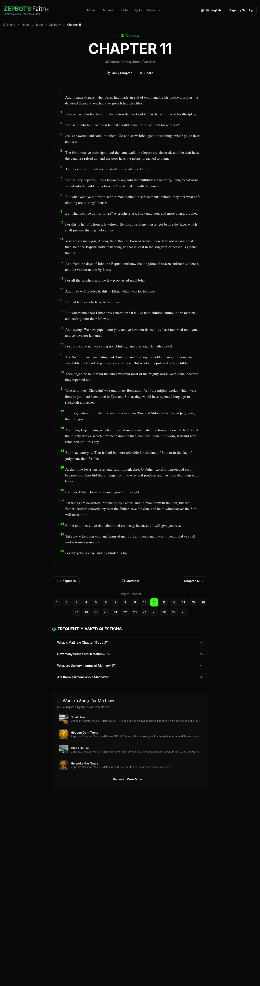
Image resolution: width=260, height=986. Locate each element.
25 (154, 612)
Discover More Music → (130, 779)
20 (105, 612)
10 (144, 602)
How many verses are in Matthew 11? (83, 654)
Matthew (55, 24)
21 (115, 612)
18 (86, 612)
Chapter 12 (192, 581)
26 (164, 612)
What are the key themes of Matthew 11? (86, 665)
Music (91, 10)
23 (135, 612)
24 (145, 612)
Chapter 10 (68, 581)
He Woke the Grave (84, 763)
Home (26, 24)
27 (174, 612)
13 (174, 602)
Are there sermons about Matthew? (82, 677)
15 (193, 602)
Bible (124, 10)
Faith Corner (148, 10)
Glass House (80, 748)
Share (148, 73)
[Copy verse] (196, 100)
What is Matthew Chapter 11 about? (82, 642)
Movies (108, 10)
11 (154, 602)
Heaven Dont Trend (85, 732)
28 (183, 612)
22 (125, 612)
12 (164, 602)
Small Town (79, 717)
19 (96, 612)
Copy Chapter (122, 73)
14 (183, 602)
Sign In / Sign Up (241, 10)
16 (203, 602)
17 (76, 612)
